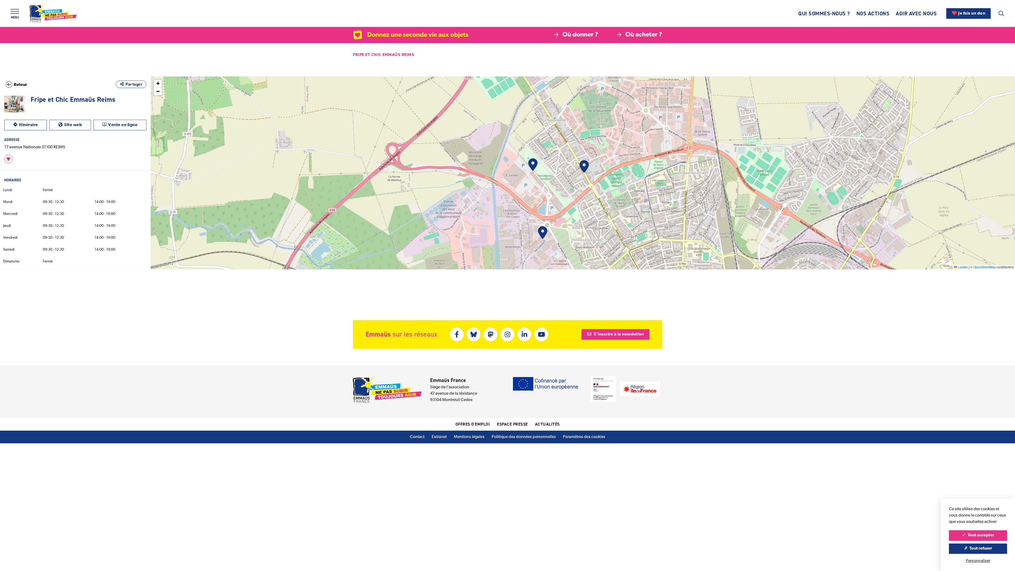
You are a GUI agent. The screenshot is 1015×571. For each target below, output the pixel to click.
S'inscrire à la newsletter (618, 334)
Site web (77, 125)
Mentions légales (469, 437)
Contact (417, 437)
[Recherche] (1001, 13)
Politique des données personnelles (524, 437)
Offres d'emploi (472, 424)
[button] (533, 164)
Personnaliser (978, 561)
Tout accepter (980, 535)
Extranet (439, 437)
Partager (134, 84)
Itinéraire (33, 125)
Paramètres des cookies (584, 437)
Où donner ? (580, 35)
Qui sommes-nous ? (824, 13)
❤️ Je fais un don (968, 13)
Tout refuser (980, 548)
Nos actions (873, 13)
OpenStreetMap (984, 267)
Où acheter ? (643, 35)
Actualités (547, 424)
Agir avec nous (916, 13)
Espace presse (512, 424)
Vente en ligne (127, 125)
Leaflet (962, 267)
